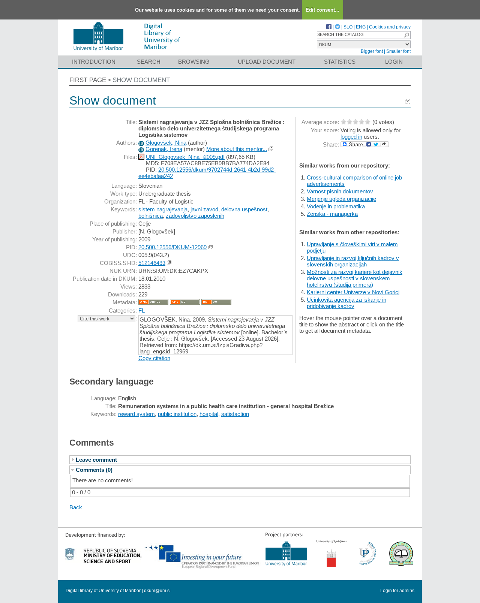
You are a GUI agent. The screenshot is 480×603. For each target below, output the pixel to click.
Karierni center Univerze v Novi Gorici (353, 292)
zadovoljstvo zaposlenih (195, 215)
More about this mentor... (236, 149)
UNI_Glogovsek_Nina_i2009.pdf (185, 157)
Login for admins (397, 590)
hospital (209, 414)
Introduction (94, 61)
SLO (348, 27)
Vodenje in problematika (336, 206)
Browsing (194, 61)
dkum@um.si (157, 590)
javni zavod (204, 209)
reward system (136, 414)
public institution (177, 414)
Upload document (267, 61)
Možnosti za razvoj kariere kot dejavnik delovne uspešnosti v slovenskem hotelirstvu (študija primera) (354, 278)
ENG (361, 27)
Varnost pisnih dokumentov (340, 191)
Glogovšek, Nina (166, 142)
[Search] (406, 35)
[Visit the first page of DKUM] (126, 52)
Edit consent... (322, 10)
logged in (351, 136)
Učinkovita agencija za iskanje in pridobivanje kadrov (346, 302)
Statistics (340, 61)
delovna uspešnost (244, 209)
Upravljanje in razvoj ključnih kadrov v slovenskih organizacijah (353, 261)
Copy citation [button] (154, 358)
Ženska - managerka (332, 214)
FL (141, 310)
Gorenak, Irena (164, 149)
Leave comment (96, 459)
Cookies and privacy (390, 27)
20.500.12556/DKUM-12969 (172, 247)
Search (148, 61)
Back (75, 507)
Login (394, 61)
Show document (141, 80)
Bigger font (372, 51)
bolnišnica (150, 215)
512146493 (151, 263)
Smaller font (398, 51)
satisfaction (235, 414)
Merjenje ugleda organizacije (341, 199)
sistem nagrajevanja (163, 209)
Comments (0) (94, 470)
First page (87, 80)
